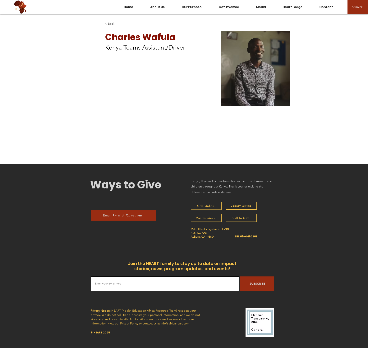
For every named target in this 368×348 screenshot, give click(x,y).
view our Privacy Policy (123, 323)
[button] (261, 7)
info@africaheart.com (175, 323)
